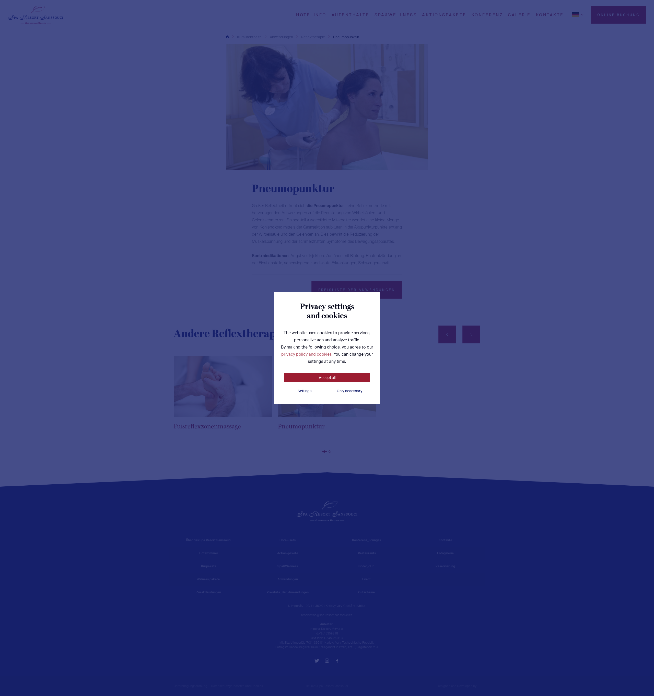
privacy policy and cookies (306, 354)
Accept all (327, 377)
